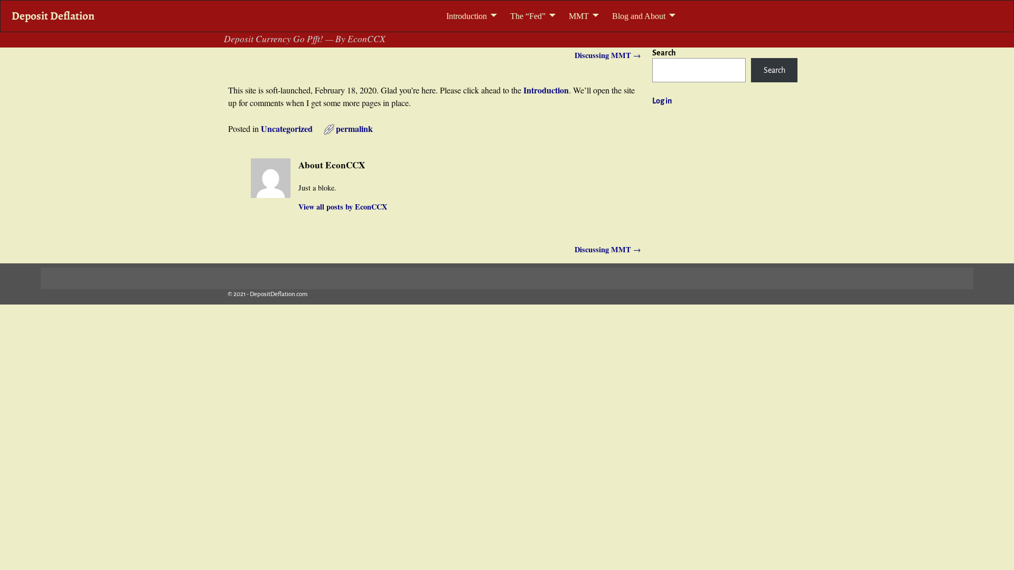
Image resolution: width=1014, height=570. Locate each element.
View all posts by (342, 206)
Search (664, 53)
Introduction (466, 16)
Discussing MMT (608, 55)
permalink (354, 128)
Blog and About (638, 16)
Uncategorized (287, 128)
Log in (662, 101)
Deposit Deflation (53, 15)
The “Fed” (528, 16)
